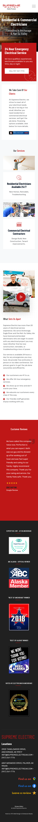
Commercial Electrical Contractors (19, 232)
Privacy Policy (19, 806)
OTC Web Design (16, 813)
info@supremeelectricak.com (17, 769)
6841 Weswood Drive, (12, 763)
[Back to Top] (33, 818)
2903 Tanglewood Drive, (14, 749)
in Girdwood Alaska (27, 813)
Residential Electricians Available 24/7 (19, 185)
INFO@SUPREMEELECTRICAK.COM (17, 755)
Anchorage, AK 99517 (12, 752)
